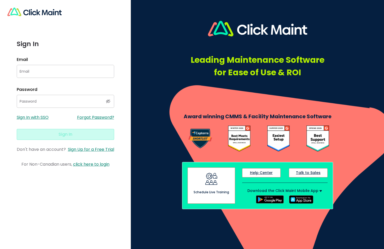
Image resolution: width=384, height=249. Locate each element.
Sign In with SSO (33, 117)
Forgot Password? (95, 117)
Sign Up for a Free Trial (91, 149)
